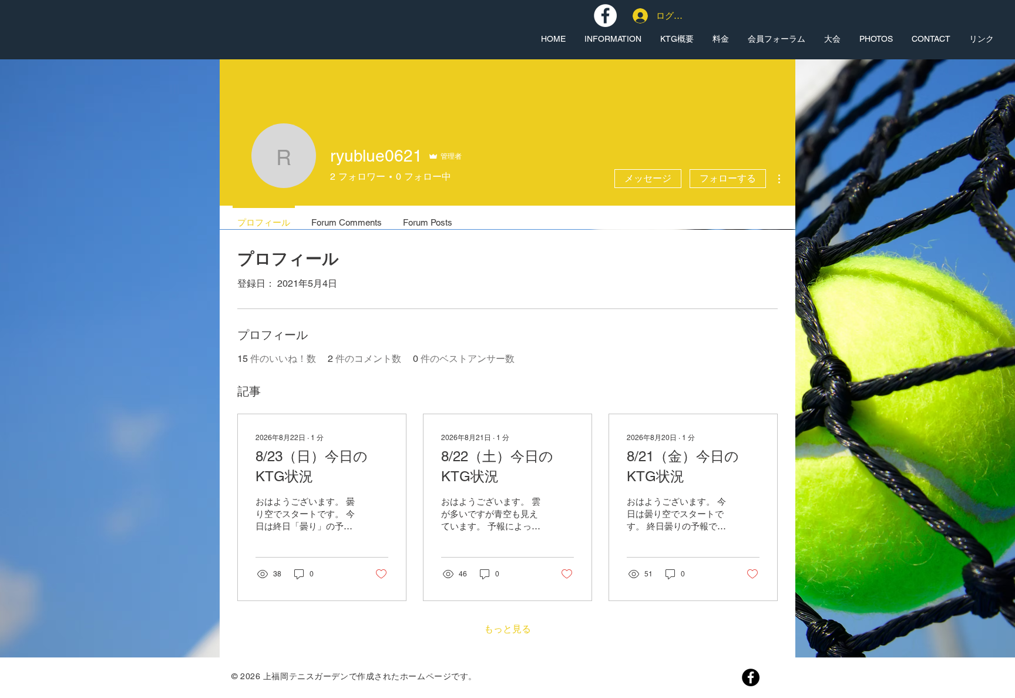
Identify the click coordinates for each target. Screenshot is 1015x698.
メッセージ (647, 178)
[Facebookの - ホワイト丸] (605, 15)
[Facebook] (750, 677)
